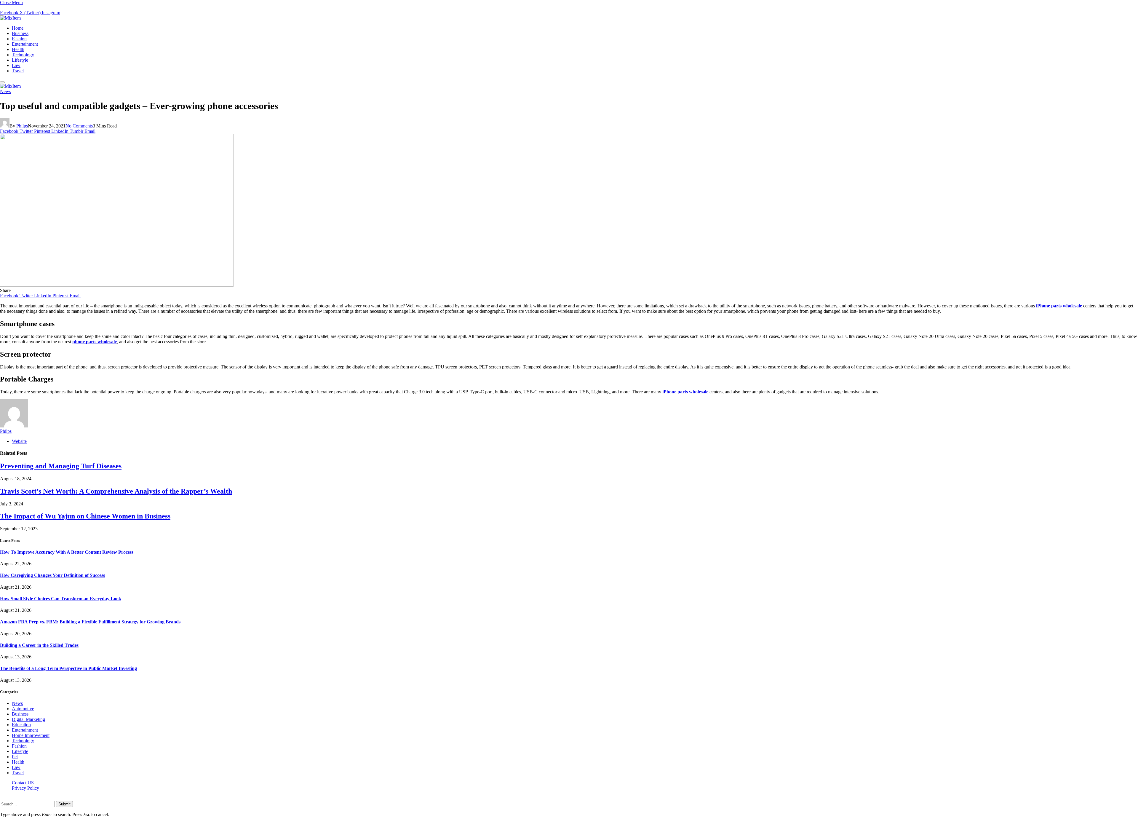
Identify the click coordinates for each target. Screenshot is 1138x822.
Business (20, 33)
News (5, 91)
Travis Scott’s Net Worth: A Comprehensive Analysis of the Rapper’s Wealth (116, 491)
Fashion (19, 38)
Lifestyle (20, 60)
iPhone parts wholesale (1059, 305)
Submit (64, 804)
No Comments (79, 125)
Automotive (23, 708)
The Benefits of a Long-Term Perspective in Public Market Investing (68, 668)
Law (16, 65)
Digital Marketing (28, 719)
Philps (22, 125)
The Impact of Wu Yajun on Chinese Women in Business (85, 516)
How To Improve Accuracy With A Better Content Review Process (66, 552)
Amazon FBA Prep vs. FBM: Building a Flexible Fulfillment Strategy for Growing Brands (90, 621)
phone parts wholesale (94, 341)
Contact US (23, 782)
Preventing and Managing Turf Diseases (61, 466)
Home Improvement (30, 735)
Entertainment (25, 44)
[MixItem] (10, 17)
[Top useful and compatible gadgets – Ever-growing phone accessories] (117, 285)
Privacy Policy (25, 788)
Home (17, 28)
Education (21, 724)
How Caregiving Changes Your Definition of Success (52, 575)
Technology (23, 54)
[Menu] (2, 82)
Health (18, 49)
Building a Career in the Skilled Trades (39, 645)
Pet (15, 756)
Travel (18, 70)
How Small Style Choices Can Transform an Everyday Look (60, 598)
